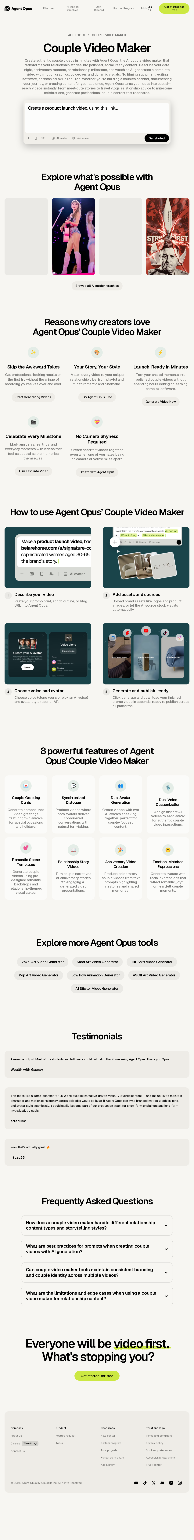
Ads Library (108, 1464)
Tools (59, 1443)
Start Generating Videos (33, 397)
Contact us (18, 1451)
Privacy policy (154, 1443)
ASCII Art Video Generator (154, 975)
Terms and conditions (159, 1435)
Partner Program (123, 8)
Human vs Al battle (112, 1457)
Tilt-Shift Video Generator (152, 962)
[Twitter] (153, 1483)
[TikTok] (145, 1483)
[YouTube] (136, 1483)
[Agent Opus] (18, 8)
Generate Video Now (161, 402)
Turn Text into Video (33, 471)
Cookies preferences (159, 1450)
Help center (108, 1435)
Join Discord (99, 8)
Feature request (66, 1435)
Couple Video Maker (109, 35)
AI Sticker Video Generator (97, 989)
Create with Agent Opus (97, 472)
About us (16, 1435)
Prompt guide (109, 1450)
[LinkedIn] (171, 1483)
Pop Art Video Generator (39, 975)
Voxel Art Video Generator (42, 962)
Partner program (111, 1443)
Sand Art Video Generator (97, 962)
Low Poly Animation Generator (95, 975)
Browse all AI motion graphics (97, 286)
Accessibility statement (160, 1457)
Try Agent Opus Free (97, 397)
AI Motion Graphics (73, 8)
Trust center (154, 1464)
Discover (48, 8)
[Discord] (162, 1483)
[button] (97, 1225)
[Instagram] (179, 1483)
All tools (76, 35)
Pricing (145, 8)
